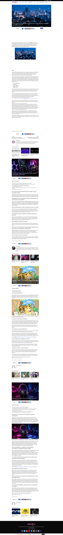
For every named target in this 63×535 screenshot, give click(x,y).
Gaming (26, 2)
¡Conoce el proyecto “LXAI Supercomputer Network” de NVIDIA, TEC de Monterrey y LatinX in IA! (27, 98)
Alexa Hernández (15, 399)
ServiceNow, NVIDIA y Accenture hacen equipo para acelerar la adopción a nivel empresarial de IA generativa (25, 155)
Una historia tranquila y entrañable (16, 290)
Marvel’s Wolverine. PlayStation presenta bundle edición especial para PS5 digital (25, 516)
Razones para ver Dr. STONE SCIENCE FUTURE (16, 379)
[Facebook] (22, 531)
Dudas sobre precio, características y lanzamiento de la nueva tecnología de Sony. (22, 411)
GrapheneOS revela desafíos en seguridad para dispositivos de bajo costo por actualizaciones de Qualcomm (24, 188)
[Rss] (34, 531)
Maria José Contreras (19, 365)
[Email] (31, 531)
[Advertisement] (25, 36)
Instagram (17, 494)
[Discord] (38, 531)
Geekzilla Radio (42, 2)
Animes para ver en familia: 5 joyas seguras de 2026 (24, 379)
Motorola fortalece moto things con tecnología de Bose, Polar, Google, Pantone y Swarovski (34, 262)
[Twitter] (24, 531)
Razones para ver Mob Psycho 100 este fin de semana (34, 379)
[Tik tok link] (41, 531)
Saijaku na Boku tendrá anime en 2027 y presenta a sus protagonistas (26, 466)
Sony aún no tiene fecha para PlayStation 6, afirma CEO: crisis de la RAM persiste (16, 516)
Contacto (46, 2)
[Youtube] (29, 531)
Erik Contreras (14, 175)
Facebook (20, 494)
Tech (34, 2)
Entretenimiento (30, 2)
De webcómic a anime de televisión (16, 291)
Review (23, 2)
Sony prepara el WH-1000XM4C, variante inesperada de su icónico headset (33, 516)
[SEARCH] (50, 30)
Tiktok (15, 494)
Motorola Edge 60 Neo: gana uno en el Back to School (16, 261)
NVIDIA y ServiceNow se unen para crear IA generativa (34, 155)
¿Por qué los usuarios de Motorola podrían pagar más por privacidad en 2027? (22, 183)
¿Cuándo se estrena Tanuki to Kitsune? (17, 293)
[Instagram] (27, 531)
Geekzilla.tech (18, 140)
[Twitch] (36, 531)
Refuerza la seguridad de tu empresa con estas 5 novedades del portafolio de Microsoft (33, 138)
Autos (37, 2)
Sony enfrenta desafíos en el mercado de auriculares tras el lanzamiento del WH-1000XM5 (23, 409)
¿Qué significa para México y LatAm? (16, 410)
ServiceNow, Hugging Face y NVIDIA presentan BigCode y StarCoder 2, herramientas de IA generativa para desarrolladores (15, 155)
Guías (20, 2)
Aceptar (43, 534)
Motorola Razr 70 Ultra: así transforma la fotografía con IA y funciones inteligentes (25, 262)
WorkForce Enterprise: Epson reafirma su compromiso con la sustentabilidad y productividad (18, 138)
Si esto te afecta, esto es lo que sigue (17, 189)
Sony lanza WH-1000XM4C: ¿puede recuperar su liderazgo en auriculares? (21, 412)
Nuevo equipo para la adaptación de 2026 (17, 292)
